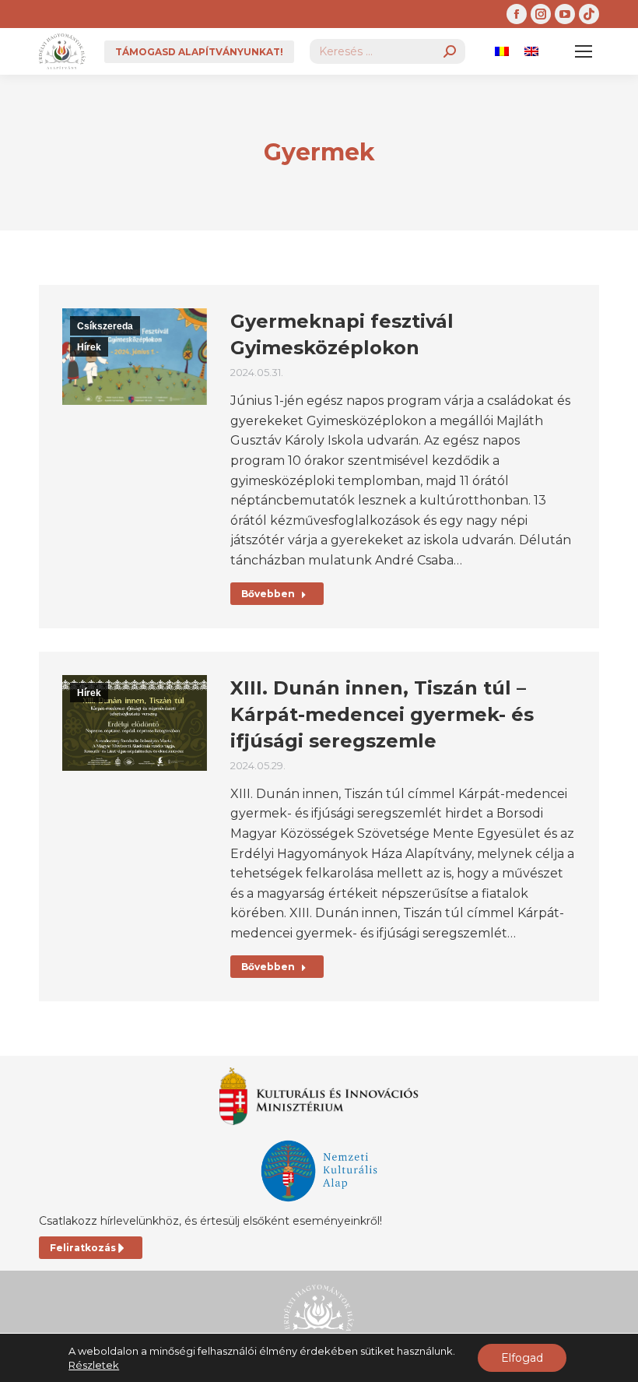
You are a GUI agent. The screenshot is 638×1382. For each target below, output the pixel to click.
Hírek (89, 347)
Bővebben (268, 594)
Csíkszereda (105, 326)
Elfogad (522, 1358)
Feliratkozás (83, 1248)
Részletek (93, 1365)
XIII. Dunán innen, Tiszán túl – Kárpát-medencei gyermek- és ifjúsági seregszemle (382, 714)
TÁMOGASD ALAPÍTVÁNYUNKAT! (199, 52)
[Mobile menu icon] (583, 51)
